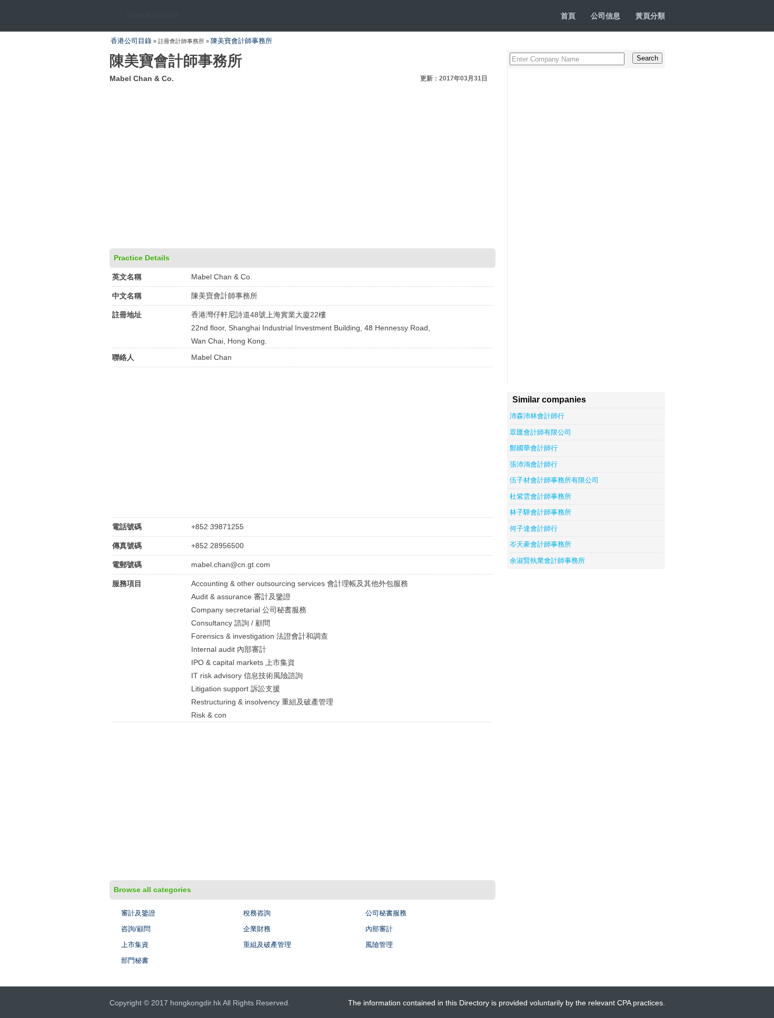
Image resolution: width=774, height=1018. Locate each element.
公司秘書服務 (385, 913)
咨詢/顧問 (136, 929)
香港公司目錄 (131, 41)
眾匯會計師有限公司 (540, 432)
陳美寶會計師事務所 (241, 41)
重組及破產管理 (267, 945)
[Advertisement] (302, 164)
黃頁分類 (650, 16)
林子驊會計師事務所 (540, 512)
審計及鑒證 (138, 913)
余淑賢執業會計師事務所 (547, 561)
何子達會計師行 (534, 528)
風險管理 (379, 945)
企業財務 (257, 929)
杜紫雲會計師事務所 (540, 496)
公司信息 (605, 16)
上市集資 (134, 945)
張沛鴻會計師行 (534, 464)
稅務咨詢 (257, 913)
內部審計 (379, 929)
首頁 (568, 16)
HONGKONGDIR (152, 15)
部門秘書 (134, 960)
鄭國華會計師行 (534, 448)
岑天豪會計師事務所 (540, 544)
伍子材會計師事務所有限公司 (554, 480)
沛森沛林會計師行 (537, 416)
